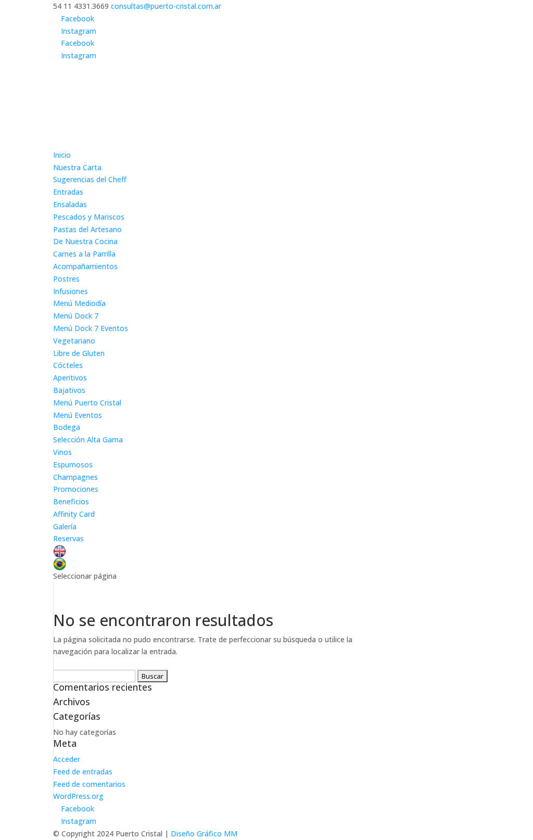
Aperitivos (70, 378)
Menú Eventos (77, 415)
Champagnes (75, 477)
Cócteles (68, 365)
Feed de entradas (82, 772)
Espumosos (73, 464)
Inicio (62, 155)
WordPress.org (78, 796)
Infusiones (70, 291)
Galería (65, 526)
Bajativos (69, 390)
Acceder (66, 759)
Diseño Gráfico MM (204, 833)
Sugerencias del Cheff (89, 179)
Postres (66, 279)
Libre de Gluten (79, 353)
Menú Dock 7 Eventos (90, 328)
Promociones (75, 489)
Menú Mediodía (79, 303)
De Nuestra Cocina (85, 241)
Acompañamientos (85, 266)
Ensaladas (70, 204)
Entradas (68, 192)
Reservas (68, 538)
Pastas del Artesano (87, 229)
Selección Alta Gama (88, 439)
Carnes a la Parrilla (84, 254)
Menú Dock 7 (75, 316)
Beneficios (71, 501)
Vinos (62, 452)
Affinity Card (74, 514)
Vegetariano (74, 341)
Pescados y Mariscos (88, 217)
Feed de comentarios (89, 784)
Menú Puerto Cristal (87, 403)
